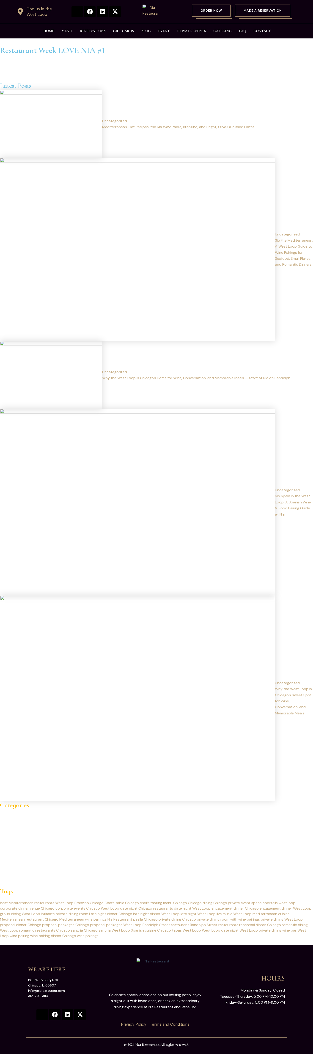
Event (164, 31)
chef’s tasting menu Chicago (163, 902)
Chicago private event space (237, 902)
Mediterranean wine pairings (83, 919)
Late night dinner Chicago (110, 913)
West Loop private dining (260, 930)
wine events (10, 878)
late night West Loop (198, 913)
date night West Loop (192, 908)
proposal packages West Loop (116, 924)
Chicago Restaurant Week (22, 824)
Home (48, 31)
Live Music (8, 836)
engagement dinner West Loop (285, 908)
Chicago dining (200, 902)
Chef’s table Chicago (121, 902)
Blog (146, 31)
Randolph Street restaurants (214, 924)
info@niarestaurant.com (46, 991)
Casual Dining (11, 812)
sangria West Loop (114, 930)
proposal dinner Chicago (20, 924)
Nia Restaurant (119, 919)
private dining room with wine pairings (228, 919)
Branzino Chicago (89, 902)
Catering (222, 31)
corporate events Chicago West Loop (87, 908)
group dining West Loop (20, 913)
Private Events (191, 31)
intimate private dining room (64, 913)
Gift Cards (123, 31)
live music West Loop (234, 913)
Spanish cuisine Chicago (151, 930)
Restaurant (9, 860)
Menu (66, 31)
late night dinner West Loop (156, 913)
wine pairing (19, 935)
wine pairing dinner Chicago (53, 935)
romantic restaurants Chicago (44, 930)
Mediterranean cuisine (271, 913)
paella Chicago (145, 919)
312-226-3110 (38, 996)
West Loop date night (220, 930)
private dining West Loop (282, 919)
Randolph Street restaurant (166, 924)
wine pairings (88, 935)
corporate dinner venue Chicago (27, 908)
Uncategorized (12, 867)
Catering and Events (17, 818)
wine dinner (9, 872)
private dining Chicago (177, 919)
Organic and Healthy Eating (23, 842)
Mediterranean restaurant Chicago (29, 919)
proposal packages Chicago (65, 924)
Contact (262, 31)
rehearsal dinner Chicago (260, 924)
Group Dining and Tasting (21, 830)
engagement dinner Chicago (235, 908)
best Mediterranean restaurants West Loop (37, 902)
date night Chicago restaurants (146, 908)
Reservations (93, 31)
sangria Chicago (84, 930)
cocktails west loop (279, 902)
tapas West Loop (186, 930)
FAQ (242, 31)
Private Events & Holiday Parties (27, 854)
